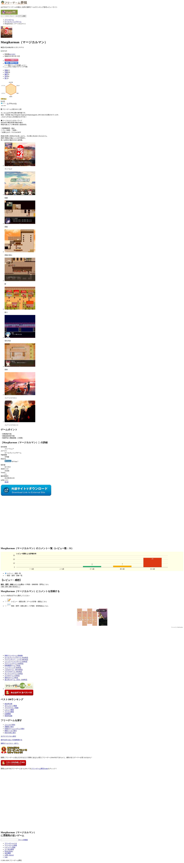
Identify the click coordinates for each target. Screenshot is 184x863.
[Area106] (26, 495)
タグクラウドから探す (8, 736)
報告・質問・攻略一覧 (14, 575)
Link (6, 857)
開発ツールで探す (11, 731)
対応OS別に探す (10, 733)
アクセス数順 (9, 712)
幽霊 (6, 74)
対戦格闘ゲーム (12, 665)
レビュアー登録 (10, 847)
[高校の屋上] (20, 252)
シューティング (13, 667)
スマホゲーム (12, 675)
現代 (6, 76)
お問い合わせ (9, 855)
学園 (6, 72)
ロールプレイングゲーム (16, 657)
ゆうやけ (12, 54)
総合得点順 (8, 704)
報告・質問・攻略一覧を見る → (10, 586)
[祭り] (20, 309)
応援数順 (8, 714)
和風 (6, 70)
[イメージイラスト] (20, 394)
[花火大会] (20, 337)
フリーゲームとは (11, 843)
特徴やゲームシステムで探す (15, 729)
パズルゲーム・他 (14, 669)
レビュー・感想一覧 (14, 573)
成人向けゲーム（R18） (16, 679)
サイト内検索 (23, 840)
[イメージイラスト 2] (20, 421)
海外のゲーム (11, 677)
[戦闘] (20, 194)
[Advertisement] (15, 508)
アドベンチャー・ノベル (16, 659)
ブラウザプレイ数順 (11, 708)
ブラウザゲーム (13, 671)
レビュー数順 (9, 710)
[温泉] (20, 366)
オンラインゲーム (14, 673)
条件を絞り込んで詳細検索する (11, 740)
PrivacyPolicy (9, 851)
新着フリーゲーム (14, 655)
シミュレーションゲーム (16, 661)
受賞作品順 (8, 716)
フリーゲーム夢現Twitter (39, 768)
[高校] (20, 223)
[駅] (20, 280)
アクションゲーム (14, 663)
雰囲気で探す (9, 727)
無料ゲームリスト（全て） (10, 743)
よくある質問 (9, 849)
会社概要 (8, 853)
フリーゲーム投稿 (11, 845)
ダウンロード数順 (11, 706)
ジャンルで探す (10, 724)
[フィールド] (20, 165)
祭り (6, 78)
